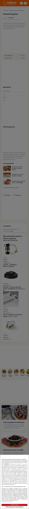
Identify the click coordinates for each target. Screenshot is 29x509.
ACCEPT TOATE (14, 504)
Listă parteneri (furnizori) (7, 501)
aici (10, 476)
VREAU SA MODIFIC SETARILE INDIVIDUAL (14, 506)
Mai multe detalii (7, 463)
